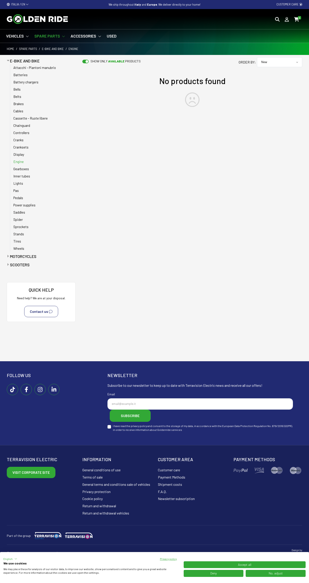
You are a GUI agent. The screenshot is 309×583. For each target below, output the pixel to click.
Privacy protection (96, 491)
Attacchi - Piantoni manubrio (34, 68)
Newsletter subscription (176, 498)
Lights (18, 183)
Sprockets (21, 227)
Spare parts (28, 49)
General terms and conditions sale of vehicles (116, 484)
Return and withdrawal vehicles (105, 513)
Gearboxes (21, 169)
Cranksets (21, 147)
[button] (10, 558)
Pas (16, 191)
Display (18, 154)
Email (111, 394)
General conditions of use (101, 470)
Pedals (18, 198)
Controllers (21, 133)
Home (10, 49)
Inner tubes (21, 176)
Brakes (18, 104)
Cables (18, 111)
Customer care (287, 4)
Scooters (20, 264)
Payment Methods (171, 477)
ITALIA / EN (18, 4)
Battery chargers (25, 82)
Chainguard (21, 125)
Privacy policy (168, 558)
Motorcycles (23, 256)
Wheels (18, 248)
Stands (18, 234)
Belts (17, 96)
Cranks (18, 140)
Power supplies (24, 205)
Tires (17, 241)
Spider (18, 219)
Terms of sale (92, 477)
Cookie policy (92, 498)
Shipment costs (170, 484)
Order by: (247, 62)
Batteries (20, 75)
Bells (17, 89)
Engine (18, 162)
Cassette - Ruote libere (30, 118)
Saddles (19, 212)
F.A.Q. (162, 491)
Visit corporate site (31, 472)
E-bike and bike (53, 49)
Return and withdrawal (99, 506)
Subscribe (130, 415)
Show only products (115, 61)
